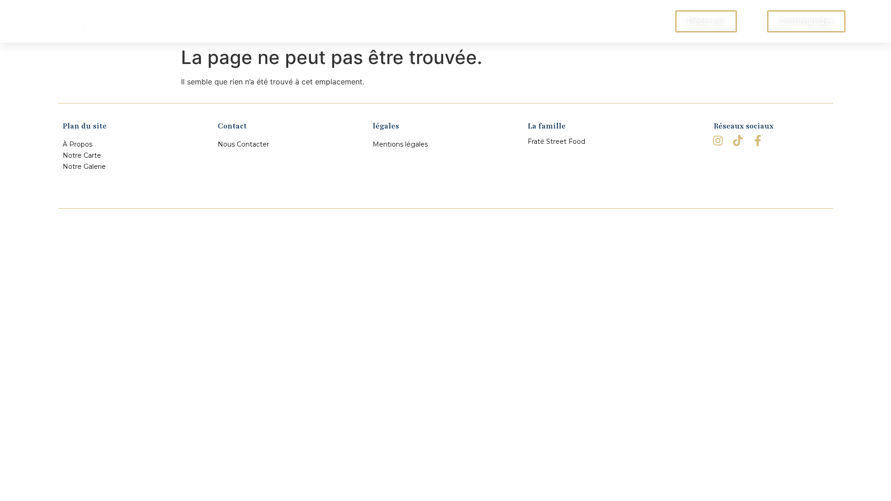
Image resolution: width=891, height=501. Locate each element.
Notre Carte (385, 21)
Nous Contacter (536, 21)
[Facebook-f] (758, 140)
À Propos (77, 144)
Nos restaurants (457, 21)
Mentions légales (400, 144)
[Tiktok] (738, 140)
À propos (326, 21)
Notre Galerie (84, 166)
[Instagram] (718, 140)
